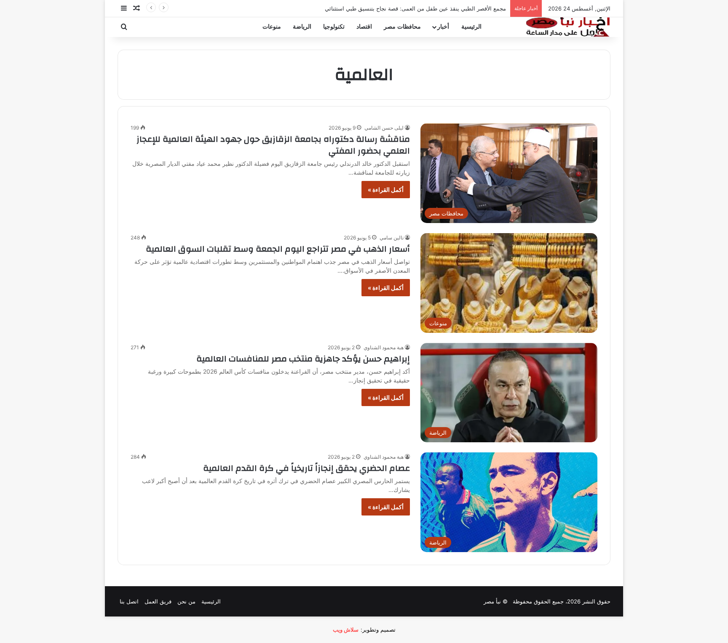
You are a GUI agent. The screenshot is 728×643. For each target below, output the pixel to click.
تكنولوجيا (334, 27)
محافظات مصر (402, 27)
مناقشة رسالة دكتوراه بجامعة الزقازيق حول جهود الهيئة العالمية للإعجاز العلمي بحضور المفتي (273, 145)
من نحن (186, 601)
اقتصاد (364, 27)
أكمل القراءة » (386, 189)
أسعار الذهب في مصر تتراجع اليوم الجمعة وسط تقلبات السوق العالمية (278, 249)
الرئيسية (471, 27)
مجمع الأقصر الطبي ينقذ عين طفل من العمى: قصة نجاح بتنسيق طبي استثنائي (415, 8)
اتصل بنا (129, 601)
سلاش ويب (346, 629)
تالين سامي (392, 237)
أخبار (443, 27)
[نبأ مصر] (568, 26)
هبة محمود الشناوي (384, 347)
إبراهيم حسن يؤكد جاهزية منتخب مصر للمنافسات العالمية (303, 359)
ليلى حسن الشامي (384, 128)
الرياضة (302, 27)
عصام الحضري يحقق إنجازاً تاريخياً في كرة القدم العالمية (306, 468)
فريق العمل (158, 601)
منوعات (271, 27)
